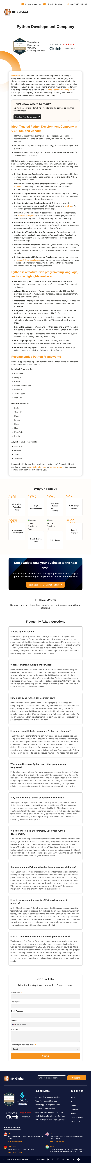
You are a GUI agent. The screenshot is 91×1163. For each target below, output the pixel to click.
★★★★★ (69, 44)
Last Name (15, 1002)
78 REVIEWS (70, 48)
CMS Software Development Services (50, 1116)
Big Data (68, 206)
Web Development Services (46, 1101)
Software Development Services (47, 1097)
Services (74, 1113)
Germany (12, 1146)
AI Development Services (45, 1108)
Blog (72, 1101)
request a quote (57, 467)
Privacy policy (76, 1121)
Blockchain (19, 186)
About (73, 1097)
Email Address (17, 1011)
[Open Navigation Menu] (84, 13)
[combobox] (14, 1024)
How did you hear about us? (23, 1045)
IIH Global (15, 75)
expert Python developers (28, 260)
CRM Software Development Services (50, 1120)
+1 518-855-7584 (15, 1142)
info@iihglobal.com (37, 467)
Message (15, 1029)
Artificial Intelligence (27, 215)
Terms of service (77, 1117)
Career (73, 1105)
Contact (14, 1020)
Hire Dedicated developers (60, 89)
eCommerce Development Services (49, 1112)
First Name (15, 993)
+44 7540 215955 (57, 1142)
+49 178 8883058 (15, 1152)
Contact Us (75, 1109)
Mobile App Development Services (48, 1105)
